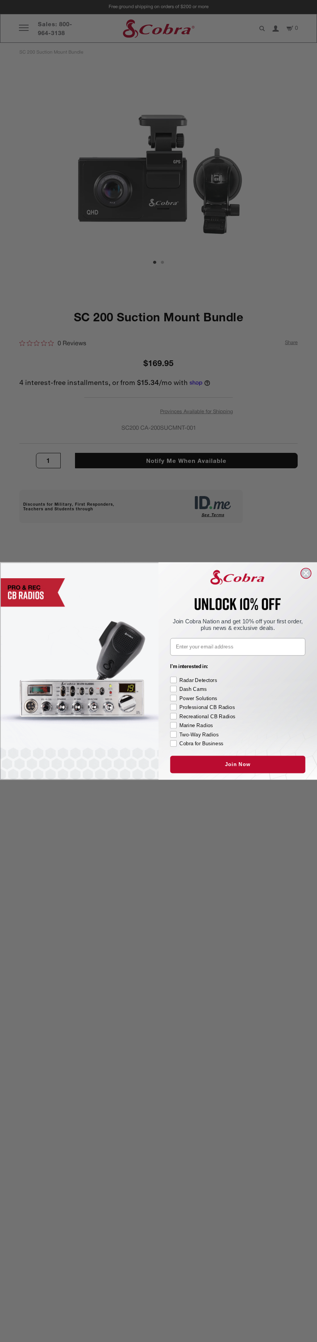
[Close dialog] (306, 573)
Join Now (238, 764)
